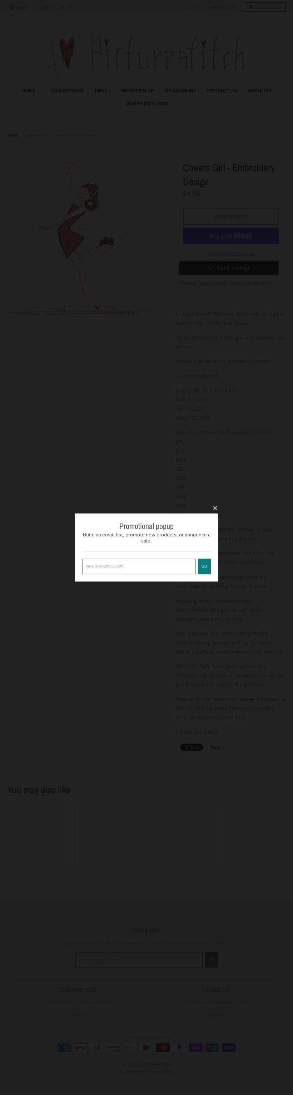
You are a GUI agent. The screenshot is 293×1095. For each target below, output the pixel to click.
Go (204, 566)
